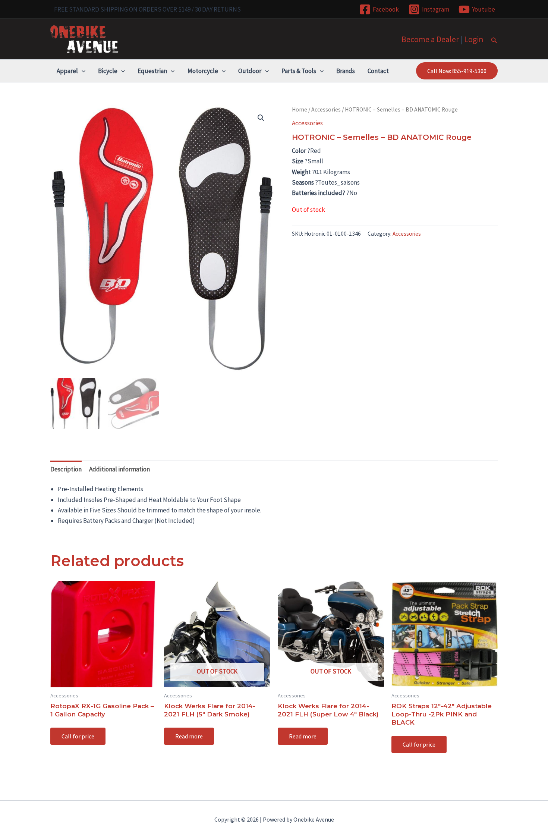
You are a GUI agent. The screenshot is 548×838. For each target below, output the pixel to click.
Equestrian (152, 71)
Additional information (119, 469)
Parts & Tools (298, 71)
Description (66, 469)
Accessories (326, 109)
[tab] (66, 469)
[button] (494, 40)
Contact (378, 71)
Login (474, 39)
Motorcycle (203, 71)
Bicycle (107, 71)
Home (299, 109)
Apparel (67, 71)
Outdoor (249, 71)
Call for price (78, 736)
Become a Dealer (430, 39)
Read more (189, 736)
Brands (345, 71)
